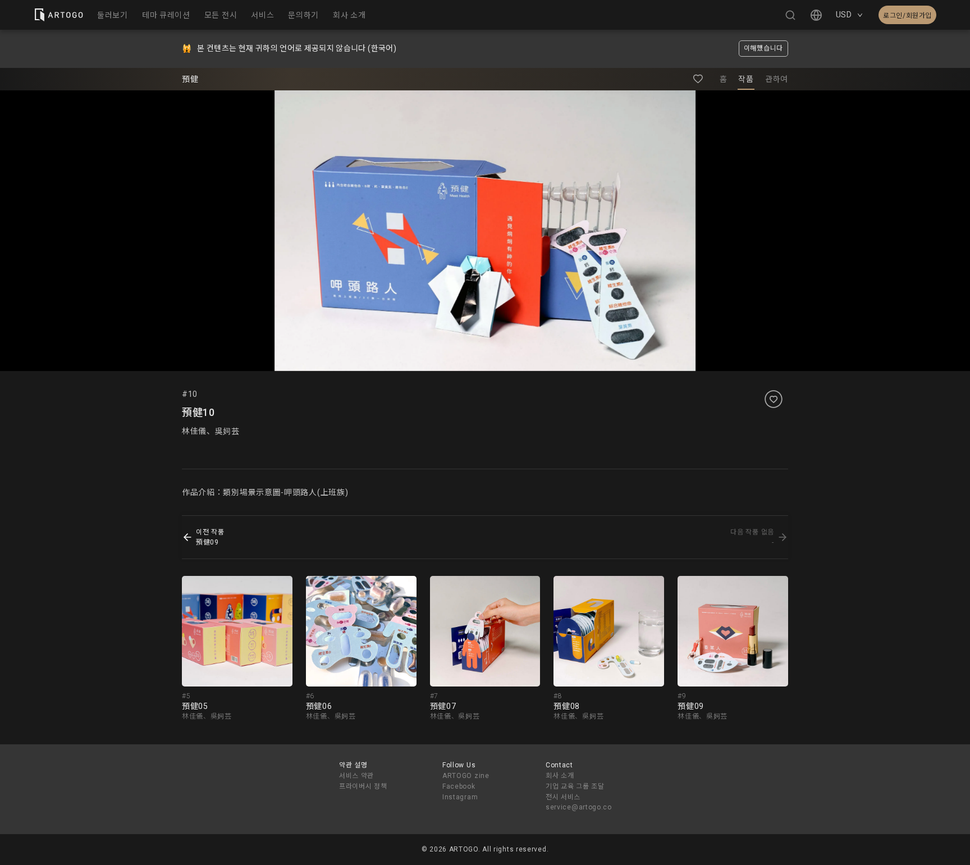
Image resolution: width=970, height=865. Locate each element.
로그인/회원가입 (907, 16)
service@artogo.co (579, 807)
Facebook (458, 786)
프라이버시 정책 (363, 786)
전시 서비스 (563, 797)
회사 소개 (560, 776)
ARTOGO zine (465, 776)
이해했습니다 (763, 48)
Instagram (460, 797)
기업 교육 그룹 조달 (575, 786)
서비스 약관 (356, 776)
